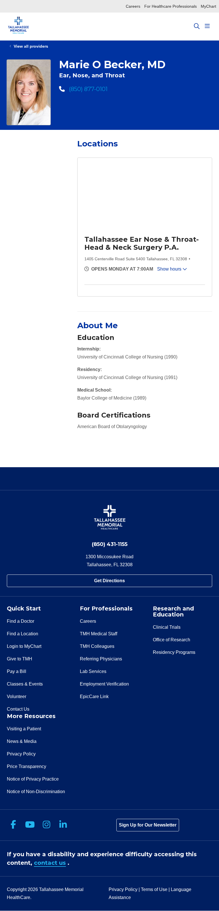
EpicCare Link (94, 696)
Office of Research (171, 639)
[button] (208, 26)
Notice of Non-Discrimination (36, 791)
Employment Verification (104, 684)
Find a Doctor (20, 621)
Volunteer (16, 696)
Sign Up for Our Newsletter (148, 825)
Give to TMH (19, 658)
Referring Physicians (101, 658)
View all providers (31, 46)
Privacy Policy (21, 753)
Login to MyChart (24, 646)
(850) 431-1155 (109, 544)
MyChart (208, 6)
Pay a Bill (16, 671)
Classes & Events (25, 684)
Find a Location (22, 633)
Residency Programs (174, 652)
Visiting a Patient (24, 728)
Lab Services (93, 671)
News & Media (21, 741)
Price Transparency (26, 766)
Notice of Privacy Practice (33, 779)
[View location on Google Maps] (146, 197)
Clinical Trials (167, 627)
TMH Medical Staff (98, 633)
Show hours (169, 269)
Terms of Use (154, 889)
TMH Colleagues (97, 646)
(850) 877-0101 (88, 89)
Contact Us (18, 709)
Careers (133, 6)
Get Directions (109, 580)
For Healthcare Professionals (170, 6)
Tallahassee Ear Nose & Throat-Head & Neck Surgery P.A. (141, 243)
